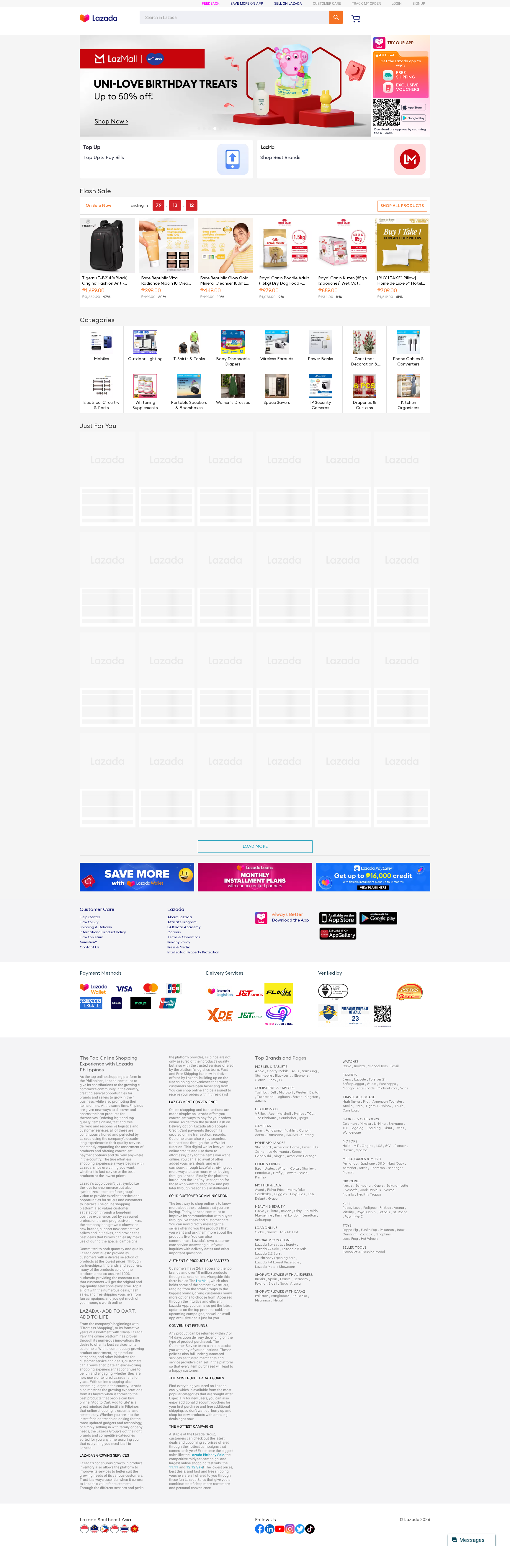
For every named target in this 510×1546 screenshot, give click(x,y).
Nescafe (351, 1190)
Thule (398, 1106)
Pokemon (387, 1230)
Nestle (347, 1185)
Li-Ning (380, 1123)
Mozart (348, 1172)
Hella (347, 1145)
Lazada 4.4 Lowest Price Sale (277, 1262)
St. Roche (400, 1212)
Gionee (260, 1080)
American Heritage (301, 1156)
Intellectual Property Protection (193, 952)
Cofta (294, 1168)
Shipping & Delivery (96, 927)
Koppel (297, 1151)
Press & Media (178, 947)
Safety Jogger (353, 1084)
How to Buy (89, 922)
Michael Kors (378, 1066)
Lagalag (357, 1128)
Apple (259, 1071)
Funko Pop (369, 1230)
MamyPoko (296, 1189)
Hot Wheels (369, 1238)
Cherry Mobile (278, 1071)
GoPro (259, 1135)
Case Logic (351, 1110)
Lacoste (360, 1079)
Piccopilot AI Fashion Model (364, 1252)
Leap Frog (350, 1238)
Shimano (396, 1123)
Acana (399, 1207)
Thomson (377, 1168)
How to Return (91, 937)
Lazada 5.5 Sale (294, 1249)
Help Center (90, 917)
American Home (286, 1147)
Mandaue (262, 1173)
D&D (381, 1163)
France (285, 1279)
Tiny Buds (297, 1194)
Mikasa (365, 1123)
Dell (273, 1092)
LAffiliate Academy (184, 927)
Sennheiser (287, 1118)
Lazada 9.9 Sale (267, 1249)
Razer (297, 1097)
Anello (347, 1106)
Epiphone (367, 1163)
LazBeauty (288, 1244)
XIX (345, 1128)
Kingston (311, 1097)
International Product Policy (103, 932)
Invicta (359, 1066)
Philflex (260, 1177)
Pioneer (400, 1145)
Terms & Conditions (183, 937)
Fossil (394, 1066)
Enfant (260, 1198)
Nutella (348, 1194)
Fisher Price (276, 1189)
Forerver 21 (377, 1079)
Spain (272, 1279)
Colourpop (263, 1220)
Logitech (283, 1097)
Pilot (366, 1101)
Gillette (272, 1211)
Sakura (392, 1185)
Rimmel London (287, 1215)
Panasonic (274, 1130)
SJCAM (292, 1135)
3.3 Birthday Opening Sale (275, 1258)
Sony (272, 1080)
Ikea (258, 1168)
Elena (347, 1079)
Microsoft (286, 1092)
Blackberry (283, 1075)
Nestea (389, 1190)
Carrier (260, 1151)
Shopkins (383, 1234)
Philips (299, 1113)
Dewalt (290, 1173)
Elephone (301, 1075)
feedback (211, 3)
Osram (348, 1150)
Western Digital (307, 1092)
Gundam (350, 1234)
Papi (348, 1216)
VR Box (260, 1113)
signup (419, 3)
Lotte (404, 1185)
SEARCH (336, 17)
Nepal (278, 1300)
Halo (358, 1106)
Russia (260, 1279)
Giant (388, 1128)
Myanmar (262, 1300)
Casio (347, 1066)
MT (356, 1145)
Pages (299, 1058)
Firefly (277, 1173)
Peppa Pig (350, 1230)
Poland (260, 1283)
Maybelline (263, 1215)
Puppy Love (351, 1207)
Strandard (263, 1147)
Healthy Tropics (369, 1194)
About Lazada (179, 917)
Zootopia (366, 1234)
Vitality (348, 1212)
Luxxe (259, 1211)
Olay (298, 1211)
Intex (401, 1230)
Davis (363, 1168)
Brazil (273, 1283)
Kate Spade (366, 1088)
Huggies (280, 1194)
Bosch (303, 1173)
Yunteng (307, 1135)
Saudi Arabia (290, 1283)
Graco (272, 1198)
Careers (174, 932)
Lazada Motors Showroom (275, 1266)
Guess (371, 1084)
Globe (259, 1232)
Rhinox (386, 1106)
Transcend (265, 1097)
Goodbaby (263, 1194)
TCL (310, 1113)
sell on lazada (288, 3)
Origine (367, 1145)
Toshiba (261, 1092)
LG (281, 1080)
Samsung (309, 1071)
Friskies (385, 1207)
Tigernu (371, 1106)
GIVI (388, 1145)
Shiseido (311, 1211)
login (397, 3)
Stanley (308, 1168)
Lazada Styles (266, 1244)
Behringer (395, 1168)
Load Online (266, 1227)
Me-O (358, 1216)
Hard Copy (396, 1163)
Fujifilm (290, 1130)
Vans (404, 1088)
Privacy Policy (178, 942)
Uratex (269, 1168)
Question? (88, 942)
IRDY (311, 1194)
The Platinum (265, 1118)
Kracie (378, 1185)
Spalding (374, 1128)
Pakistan (261, 1296)
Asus (295, 1071)
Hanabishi (263, 1156)
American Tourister (387, 1101)
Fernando (350, 1163)
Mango (348, 1088)
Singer (279, 1156)
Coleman (350, 1123)
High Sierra (351, 1101)
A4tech (260, 1101)
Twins (399, 1128)
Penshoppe (387, 1084)
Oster (306, 1147)
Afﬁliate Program (182, 922)
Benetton (309, 1215)
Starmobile (263, 1075)
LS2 (379, 1145)
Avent (259, 1189)
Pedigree (370, 1207)
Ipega (303, 1118)
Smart (272, 1232)
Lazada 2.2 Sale (267, 1253)
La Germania (279, 1151)
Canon (304, 1130)
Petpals (384, 1212)
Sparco (361, 1150)
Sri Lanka (299, 1296)
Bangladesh (280, 1296)
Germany (301, 1279)
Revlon (286, 1211)
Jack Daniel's (370, 1190)
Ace (271, 1113)
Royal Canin (366, 1212)
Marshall (284, 1113)
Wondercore (352, 1132)
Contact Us (89, 947)
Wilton (282, 1168)
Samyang (363, 1185)
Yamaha (349, 1168)
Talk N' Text (288, 1232)
